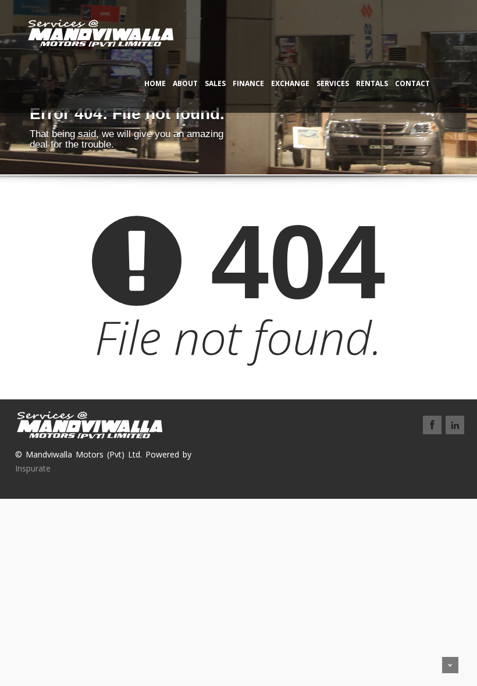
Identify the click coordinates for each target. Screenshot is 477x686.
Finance (248, 83)
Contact (412, 83)
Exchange (290, 83)
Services (332, 83)
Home (155, 83)
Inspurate (33, 468)
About (185, 83)
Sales (215, 83)
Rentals (372, 83)
